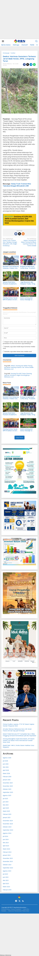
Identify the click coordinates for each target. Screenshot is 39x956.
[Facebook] (15, 233)
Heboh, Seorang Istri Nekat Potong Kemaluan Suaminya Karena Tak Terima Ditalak (28, 242)
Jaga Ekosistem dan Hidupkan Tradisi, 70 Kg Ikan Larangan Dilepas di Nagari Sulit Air (28, 283)
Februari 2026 (7, 776)
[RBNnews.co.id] (20, 41)
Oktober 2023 (7, 865)
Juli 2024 (5, 836)
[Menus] (2, 41)
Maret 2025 (6, 811)
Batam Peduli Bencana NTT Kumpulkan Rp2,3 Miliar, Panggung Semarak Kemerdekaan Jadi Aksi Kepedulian (19, 735)
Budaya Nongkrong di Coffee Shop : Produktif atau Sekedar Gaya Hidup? (27, 267)
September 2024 (8, 830)
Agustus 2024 (7, 833)
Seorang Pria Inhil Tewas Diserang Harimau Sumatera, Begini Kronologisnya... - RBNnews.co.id (18, 375)
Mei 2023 (6, 880)
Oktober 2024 (7, 827)
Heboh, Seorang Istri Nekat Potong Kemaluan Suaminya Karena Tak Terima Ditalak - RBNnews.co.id (19, 367)
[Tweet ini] (27, 64)
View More (19, 437)
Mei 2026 (6, 767)
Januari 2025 (6, 817)
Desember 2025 (8, 783)
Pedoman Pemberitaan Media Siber (18, 911)
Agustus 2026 (7, 758)
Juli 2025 (5, 798)
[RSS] (23, 233)
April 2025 (6, 808)
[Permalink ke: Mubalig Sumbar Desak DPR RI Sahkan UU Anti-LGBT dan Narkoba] (11, 292)
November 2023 (8, 861)
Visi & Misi (26, 909)
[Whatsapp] (34, 64)
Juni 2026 (5, 764)
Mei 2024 (6, 842)
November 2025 (8, 786)
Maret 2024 (6, 849)
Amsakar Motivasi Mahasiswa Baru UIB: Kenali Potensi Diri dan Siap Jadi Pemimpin (17, 730)
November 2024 (8, 824)
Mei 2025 (6, 805)
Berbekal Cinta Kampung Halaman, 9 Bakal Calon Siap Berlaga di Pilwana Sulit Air (11, 267)
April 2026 (6, 770)
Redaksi (3, 911)
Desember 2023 (8, 858)
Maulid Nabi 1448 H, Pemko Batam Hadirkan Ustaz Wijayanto (18, 746)
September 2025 (8, 792)
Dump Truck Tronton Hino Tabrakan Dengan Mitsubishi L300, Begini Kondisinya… (10, 242)
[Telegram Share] (31, 64)
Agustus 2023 (7, 871)
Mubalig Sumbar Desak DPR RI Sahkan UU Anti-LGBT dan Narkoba (10, 298)
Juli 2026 (5, 761)
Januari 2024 (6, 855)
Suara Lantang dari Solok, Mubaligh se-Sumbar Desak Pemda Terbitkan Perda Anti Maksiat (27, 298)
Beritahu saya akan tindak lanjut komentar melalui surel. (19, 347)
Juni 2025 (5, 802)
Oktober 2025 (7, 789)
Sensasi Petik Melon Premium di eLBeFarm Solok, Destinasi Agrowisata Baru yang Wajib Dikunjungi (10, 283)
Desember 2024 (8, 820)
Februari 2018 (7, 890)
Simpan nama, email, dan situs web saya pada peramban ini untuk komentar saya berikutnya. (18, 342)
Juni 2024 (5, 839)
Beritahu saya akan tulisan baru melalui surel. (18, 351)
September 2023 (8, 868)
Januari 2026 (6, 780)
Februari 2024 (7, 852)
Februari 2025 (7, 814)
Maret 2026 (6, 773)
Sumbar (5, 65)
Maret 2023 (6, 887)
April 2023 (6, 883)
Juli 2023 (5, 874)
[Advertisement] (19, 19)
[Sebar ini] (24, 64)
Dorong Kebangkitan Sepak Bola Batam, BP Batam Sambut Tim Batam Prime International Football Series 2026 (18, 740)
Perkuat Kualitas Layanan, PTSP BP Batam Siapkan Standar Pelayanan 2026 (18, 725)
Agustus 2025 (7, 795)
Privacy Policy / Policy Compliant (11, 909)
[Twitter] (19, 233)
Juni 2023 (5, 877)
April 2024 (6, 846)
